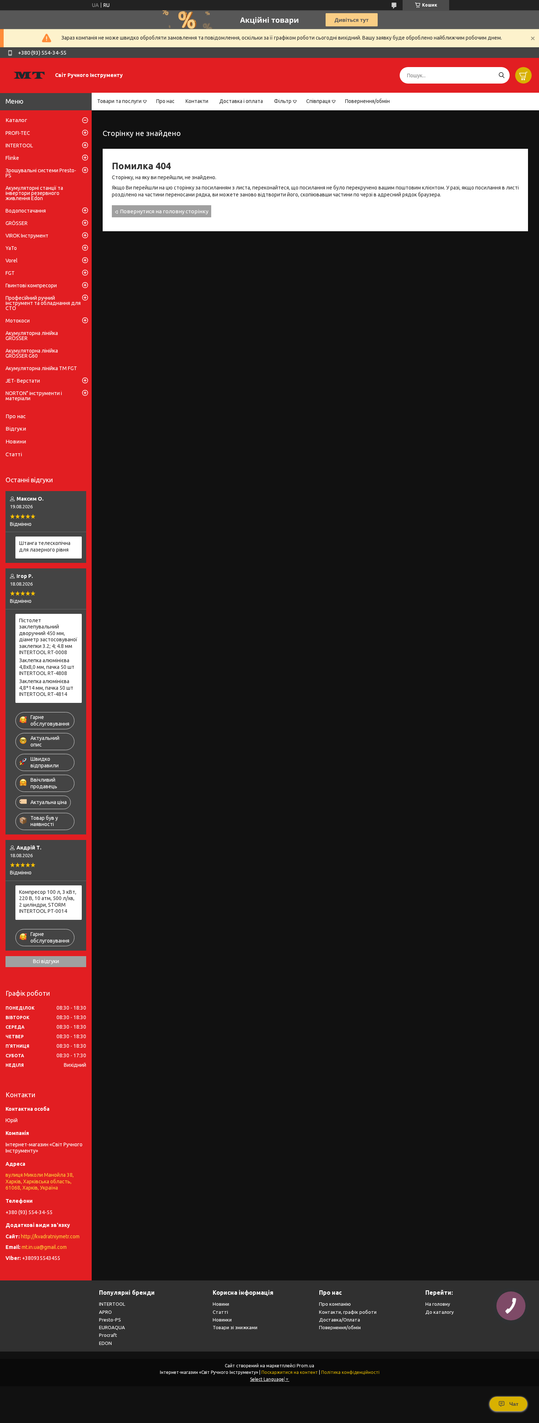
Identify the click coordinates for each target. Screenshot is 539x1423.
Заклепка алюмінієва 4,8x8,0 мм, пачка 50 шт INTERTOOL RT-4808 (46, 666)
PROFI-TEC (18, 133)
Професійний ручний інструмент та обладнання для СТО (43, 303)
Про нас (165, 101)
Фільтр (283, 101)
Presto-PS (110, 1319)
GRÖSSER (16, 223)
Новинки (222, 1319)
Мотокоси (18, 321)
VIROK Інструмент (27, 236)
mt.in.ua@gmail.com (44, 1247)
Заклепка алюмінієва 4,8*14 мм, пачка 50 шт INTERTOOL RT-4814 (46, 687)
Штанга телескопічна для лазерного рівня (44, 546)
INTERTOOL (19, 145)
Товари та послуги (119, 101)
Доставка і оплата (241, 101)
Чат (513, 1404)
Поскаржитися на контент (289, 1372)
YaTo (11, 248)
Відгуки (16, 428)
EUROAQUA (112, 1327)
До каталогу (439, 1312)
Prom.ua (305, 1365)
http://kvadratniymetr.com (50, 1236)
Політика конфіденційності (350, 1372)
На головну (437, 1303)
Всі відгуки (46, 961)
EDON (105, 1343)
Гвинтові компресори (31, 285)
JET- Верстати (23, 381)
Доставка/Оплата (339, 1319)
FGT (10, 273)
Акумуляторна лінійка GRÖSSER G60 (32, 353)
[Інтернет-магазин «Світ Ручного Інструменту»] (29, 75)
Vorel (12, 260)
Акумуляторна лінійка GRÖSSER (32, 335)
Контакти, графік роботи (348, 1312)
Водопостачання (26, 211)
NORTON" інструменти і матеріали (34, 395)
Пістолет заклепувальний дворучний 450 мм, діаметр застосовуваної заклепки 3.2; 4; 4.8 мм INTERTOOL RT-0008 (48, 637)
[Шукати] (501, 75)
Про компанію (335, 1303)
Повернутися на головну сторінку (164, 211)
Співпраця (318, 101)
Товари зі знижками (235, 1327)
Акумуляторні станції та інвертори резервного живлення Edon (34, 193)
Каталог (16, 120)
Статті (14, 454)
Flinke (12, 158)
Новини (16, 441)
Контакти (197, 101)
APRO (105, 1312)
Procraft (108, 1335)
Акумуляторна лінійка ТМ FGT (41, 368)
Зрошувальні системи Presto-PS (41, 172)
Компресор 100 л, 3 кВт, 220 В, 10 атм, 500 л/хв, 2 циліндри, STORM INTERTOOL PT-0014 (47, 901)
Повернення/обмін (367, 101)
